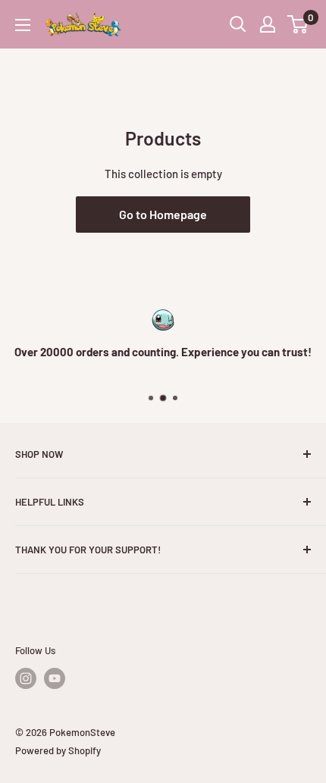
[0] (298, 24)
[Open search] (238, 24)
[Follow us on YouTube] (54, 678)
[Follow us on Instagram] (25, 678)
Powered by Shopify (58, 750)
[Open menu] (22, 25)
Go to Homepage (163, 214)
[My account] (267, 24)
